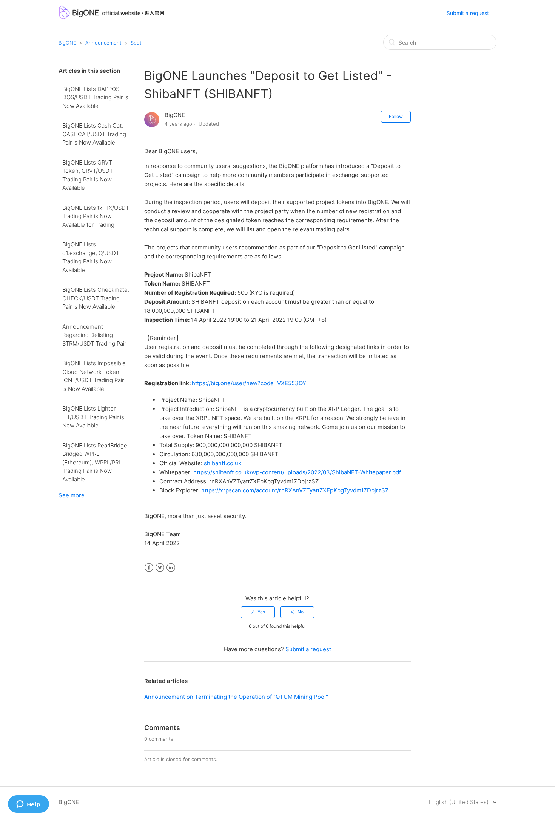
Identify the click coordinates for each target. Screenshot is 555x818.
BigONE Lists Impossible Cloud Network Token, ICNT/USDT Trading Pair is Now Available (94, 376)
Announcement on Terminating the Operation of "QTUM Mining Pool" (236, 696)
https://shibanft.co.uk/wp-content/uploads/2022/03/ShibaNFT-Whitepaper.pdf (297, 472)
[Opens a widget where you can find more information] (28, 804)
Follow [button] (396, 116)
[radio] (258, 612)
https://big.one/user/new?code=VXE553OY (249, 383)
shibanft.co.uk (222, 463)
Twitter (160, 567)
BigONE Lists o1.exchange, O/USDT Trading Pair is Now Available (90, 257)
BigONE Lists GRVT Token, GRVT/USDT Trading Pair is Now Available (87, 175)
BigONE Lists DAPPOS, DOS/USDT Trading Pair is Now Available (95, 97)
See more (72, 495)
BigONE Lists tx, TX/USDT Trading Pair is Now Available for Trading (95, 216)
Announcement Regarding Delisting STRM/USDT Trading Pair (94, 335)
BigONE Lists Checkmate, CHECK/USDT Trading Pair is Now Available (95, 298)
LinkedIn (171, 567)
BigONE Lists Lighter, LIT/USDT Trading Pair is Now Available (93, 417)
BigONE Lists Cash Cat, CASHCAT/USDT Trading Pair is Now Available (94, 134)
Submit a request (468, 13)
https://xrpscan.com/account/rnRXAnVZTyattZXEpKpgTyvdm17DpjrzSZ (294, 490)
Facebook (149, 567)
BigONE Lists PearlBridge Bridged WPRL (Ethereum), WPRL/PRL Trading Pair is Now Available (94, 462)
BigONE (67, 43)
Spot (136, 43)
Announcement (103, 43)
